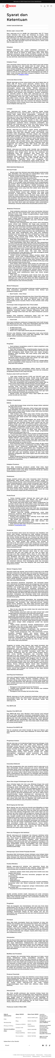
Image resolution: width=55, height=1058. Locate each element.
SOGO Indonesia (21, 1054)
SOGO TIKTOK (32, 1036)
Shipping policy (36, 1056)
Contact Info (19, 1027)
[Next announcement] (52, 1)
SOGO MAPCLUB (33, 1017)
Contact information (46, 1056)
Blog (17, 1021)
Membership (7, 1022)
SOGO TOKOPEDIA (31, 1025)
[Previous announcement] (2, 1)
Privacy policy (47, 1054)
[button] (3, 6)
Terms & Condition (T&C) (9, 1030)
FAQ (5, 1019)
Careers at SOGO (20, 1024)
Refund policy (39, 1054)
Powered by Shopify (30, 1054)
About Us (18, 1017)
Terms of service (27, 1056)
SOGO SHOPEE (32, 1029)
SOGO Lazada (32, 1032)
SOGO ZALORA (32, 1021)
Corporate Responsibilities (20, 1031)
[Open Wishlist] (48, 6)
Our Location (19, 1036)
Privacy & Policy (8, 1025)
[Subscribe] (29, 1045)
